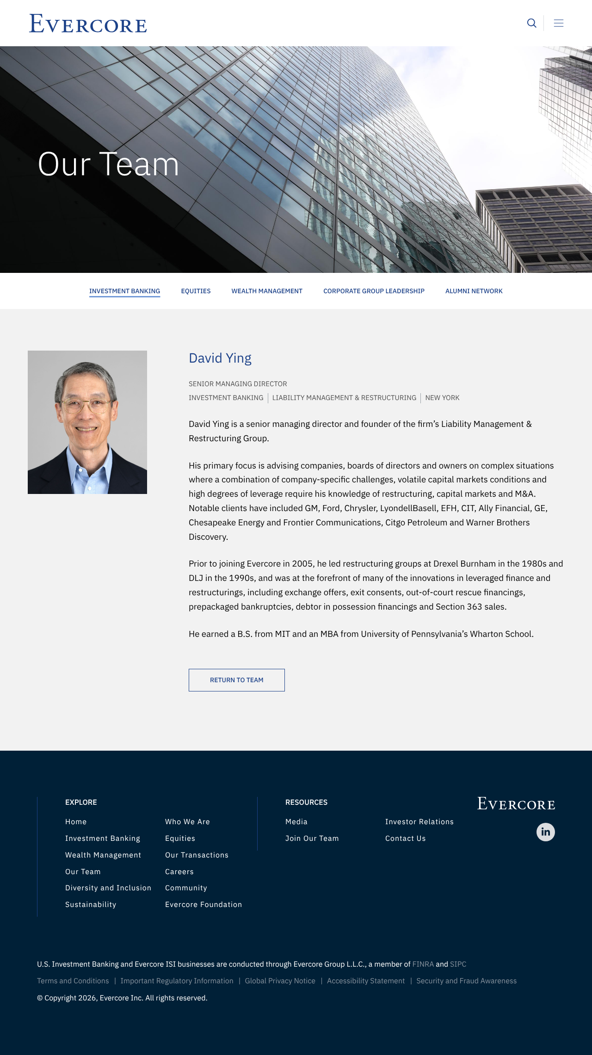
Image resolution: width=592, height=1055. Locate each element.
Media (296, 822)
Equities (195, 291)
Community (186, 888)
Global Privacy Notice (280, 981)
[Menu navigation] (555, 23)
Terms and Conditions (73, 981)
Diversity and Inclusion (108, 888)
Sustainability (91, 904)
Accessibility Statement (366, 981)
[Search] (531, 23)
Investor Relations (419, 822)
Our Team (83, 871)
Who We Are (187, 822)
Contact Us (405, 838)
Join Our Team (312, 838)
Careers (179, 871)
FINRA (423, 964)
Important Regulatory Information (177, 981)
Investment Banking (124, 291)
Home (76, 822)
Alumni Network (474, 291)
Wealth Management (267, 291)
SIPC (458, 964)
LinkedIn (545, 832)
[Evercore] (277, 23)
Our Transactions (197, 855)
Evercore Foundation (203, 904)
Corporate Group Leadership (374, 291)
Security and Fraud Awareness (466, 981)
